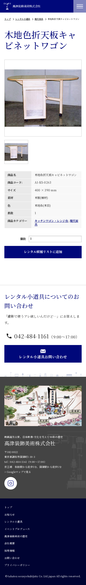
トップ (7, 19)
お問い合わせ (12, 558)
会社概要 (9, 543)
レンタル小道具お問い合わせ (43, 356)
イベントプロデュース (17, 529)
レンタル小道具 (22, 19)
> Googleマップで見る (17, 472)
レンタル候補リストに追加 (43, 251)
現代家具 (39, 19)
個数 (23, 239)
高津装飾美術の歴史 (16, 536)
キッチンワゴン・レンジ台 (51, 221)
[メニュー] (79, 6)
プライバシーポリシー (17, 565)
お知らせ (9, 514)
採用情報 (9, 550)
